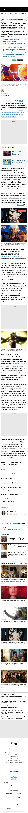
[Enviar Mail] (2, 93)
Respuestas (9, 793)
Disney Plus (17, 529)
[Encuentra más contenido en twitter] (6, 60)
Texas (11, 13)
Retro (19, 801)
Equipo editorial (14, 746)
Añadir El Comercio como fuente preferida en (14, 19)
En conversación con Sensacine (11, 256)
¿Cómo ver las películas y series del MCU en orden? (18, 152)
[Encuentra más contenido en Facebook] (2, 60)
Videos (19, 793)
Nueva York (16, 13)
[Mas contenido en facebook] (11, 785)
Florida (2, 13)
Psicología (21, 13)
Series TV (10, 529)
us (8, 797)
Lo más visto (6, 534)
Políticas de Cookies (14, 774)
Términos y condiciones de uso (14, 768)
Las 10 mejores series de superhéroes (18, 161)
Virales (9, 804)
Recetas (19, 804)
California (7, 13)
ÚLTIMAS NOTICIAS (7, 694)
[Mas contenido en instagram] (16, 785)
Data (19, 797)
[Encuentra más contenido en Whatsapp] (9, 60)
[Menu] (2, 9)
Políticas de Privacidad (14, 771)
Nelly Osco (6, 93)
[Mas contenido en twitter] (14, 785)
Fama (9, 801)
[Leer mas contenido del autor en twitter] (15, 511)
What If (4, 529)
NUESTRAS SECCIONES (14, 790)
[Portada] (14, 745)
